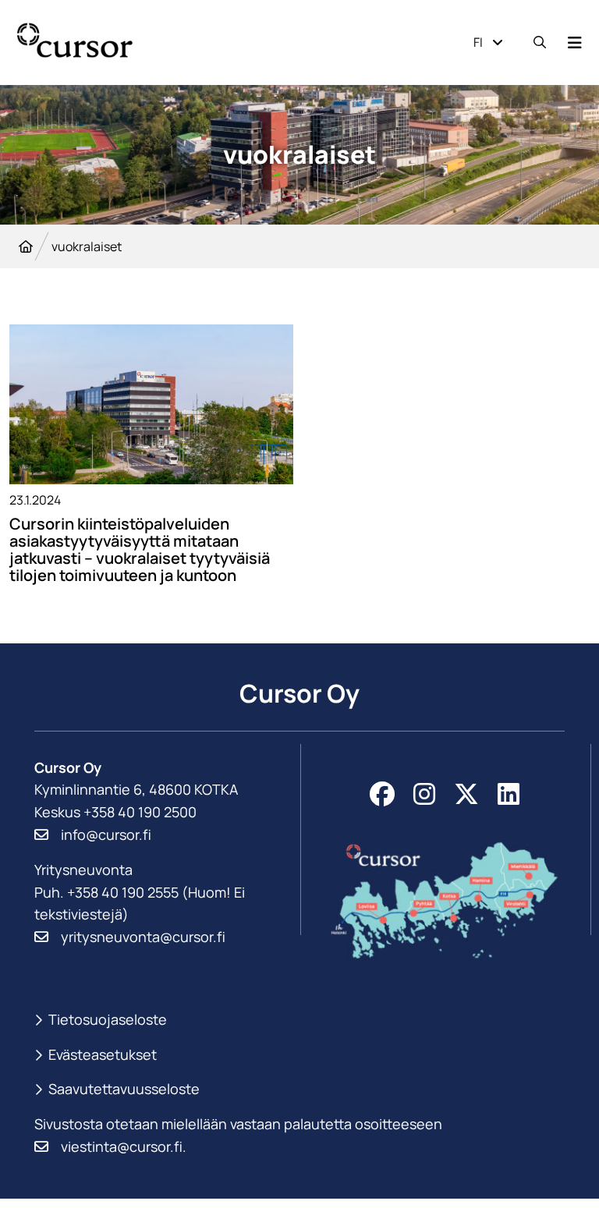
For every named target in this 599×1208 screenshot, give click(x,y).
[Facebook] (382, 794)
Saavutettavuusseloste (124, 1088)
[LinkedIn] (508, 794)
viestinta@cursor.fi (122, 1146)
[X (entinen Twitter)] (466, 794)
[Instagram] (424, 794)
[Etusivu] (26, 246)
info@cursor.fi (106, 834)
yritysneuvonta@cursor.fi (143, 936)
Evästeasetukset (102, 1055)
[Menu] (575, 42)
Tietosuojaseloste (107, 1019)
